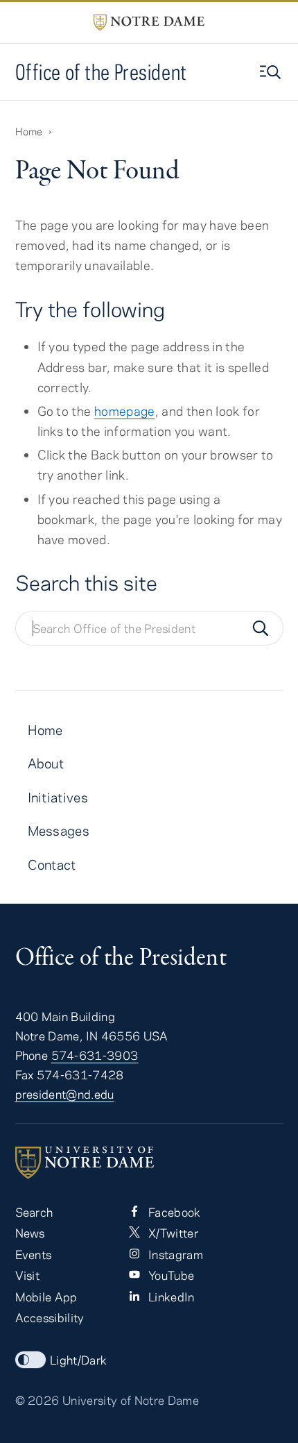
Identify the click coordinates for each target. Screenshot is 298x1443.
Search (34, 1212)
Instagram (174, 1254)
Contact (52, 864)
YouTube (170, 1275)
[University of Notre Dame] (149, 1162)
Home (29, 131)
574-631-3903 (95, 1055)
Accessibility (50, 1317)
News (30, 1232)
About (46, 763)
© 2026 (37, 1400)
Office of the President (101, 71)
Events (33, 1254)
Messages (59, 830)
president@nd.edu (64, 1094)
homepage (124, 411)
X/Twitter (172, 1232)
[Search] (260, 628)
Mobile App (46, 1296)
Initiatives (58, 797)
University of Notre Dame (130, 1400)
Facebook (173, 1212)
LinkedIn (170, 1296)
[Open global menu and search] (271, 72)
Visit (27, 1275)
